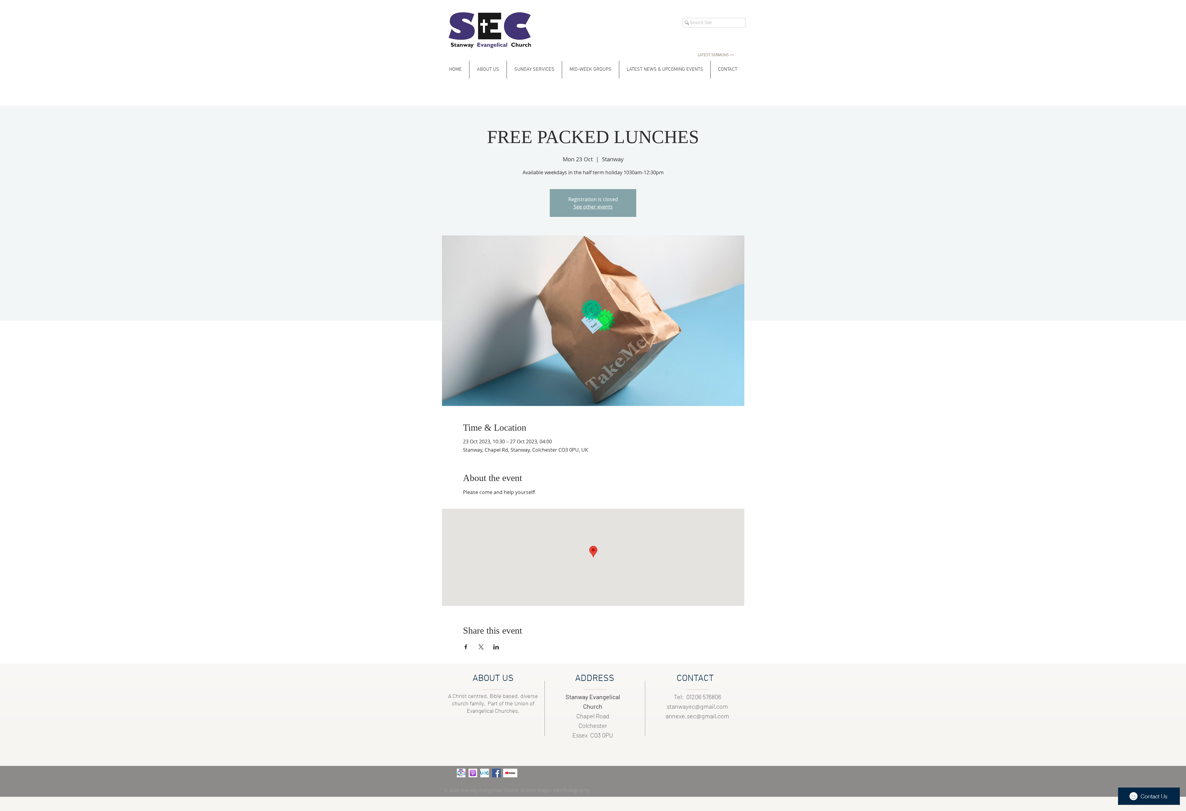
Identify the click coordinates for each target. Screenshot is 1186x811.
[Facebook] (496, 773)
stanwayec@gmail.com (697, 706)
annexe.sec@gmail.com (697, 716)
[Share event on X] (481, 646)
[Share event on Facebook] (466, 646)
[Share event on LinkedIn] (496, 646)
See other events (593, 206)
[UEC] (484, 773)
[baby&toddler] (461, 773)
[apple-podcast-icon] (473, 773)
